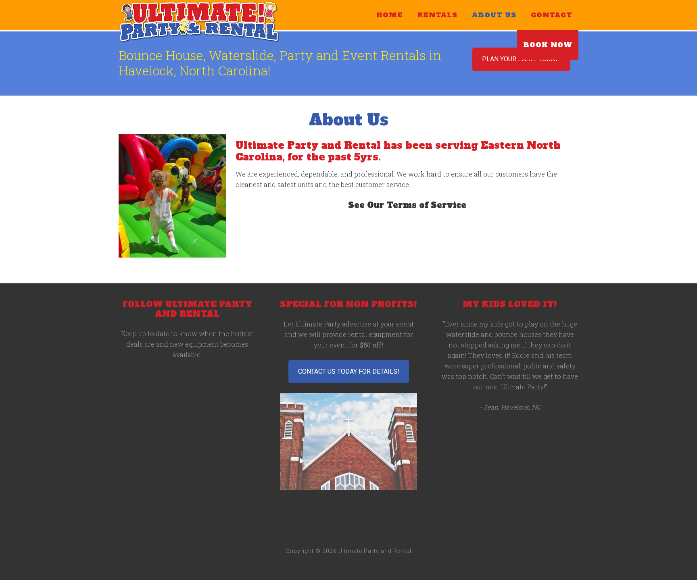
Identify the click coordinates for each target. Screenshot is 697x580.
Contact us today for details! (348, 371)
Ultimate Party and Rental (199, 22)
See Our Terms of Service (407, 205)
